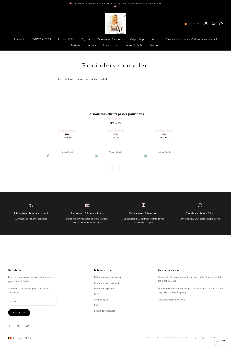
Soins (155, 39)
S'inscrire (19, 312)
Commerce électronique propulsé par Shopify (198, 338)
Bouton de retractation (104, 311)
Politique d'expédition (104, 288)
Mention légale (101, 299)
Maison (76, 45)
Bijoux (86, 39)
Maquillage (137, 39)
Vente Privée (134, 45)
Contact (154, 45)
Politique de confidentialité (107, 283)
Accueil (19, 39)
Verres (92, 45)
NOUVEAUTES (41, 39)
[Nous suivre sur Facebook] (9, 326)
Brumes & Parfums (110, 39)
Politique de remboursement (107, 277)
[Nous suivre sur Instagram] (18, 326)
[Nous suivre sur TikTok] (27, 326)
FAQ (96, 305)
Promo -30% (66, 39)
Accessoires (111, 45)
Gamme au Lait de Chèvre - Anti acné (191, 39)
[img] (115, 119)
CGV (96, 294)
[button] (113, 167)
